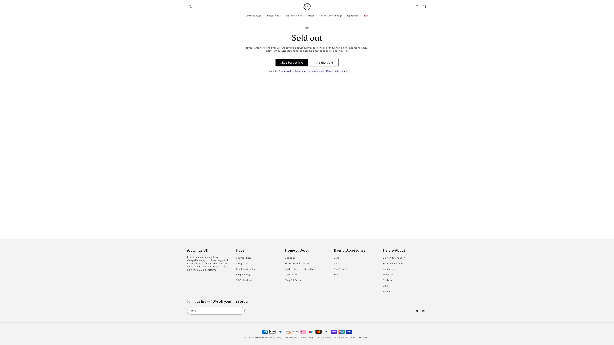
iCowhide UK (258, 338)
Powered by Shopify (273, 338)
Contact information (359, 337)
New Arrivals (340, 269)
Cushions (290, 258)
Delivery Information (394, 258)
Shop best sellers (291, 62)
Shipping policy (341, 337)
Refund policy (292, 337)
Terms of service (324, 337)
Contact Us (389, 269)
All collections (324, 62)
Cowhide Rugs (243, 258)
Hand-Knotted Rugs (246, 269)
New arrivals (285, 71)
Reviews (387, 291)
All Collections (244, 280)
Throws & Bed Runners (297, 263)
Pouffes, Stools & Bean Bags (300, 269)
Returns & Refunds (393, 263)
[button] (190, 6)
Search (344, 71)
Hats (336, 263)
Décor (329, 71)
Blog (385, 285)
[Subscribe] (240, 310)
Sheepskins (300, 71)
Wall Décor (291, 274)
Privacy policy (307, 337)
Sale (337, 71)
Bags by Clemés (316, 71)
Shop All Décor (293, 280)
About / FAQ (389, 274)
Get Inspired (389, 280)
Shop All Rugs (243, 274)
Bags (336, 258)
